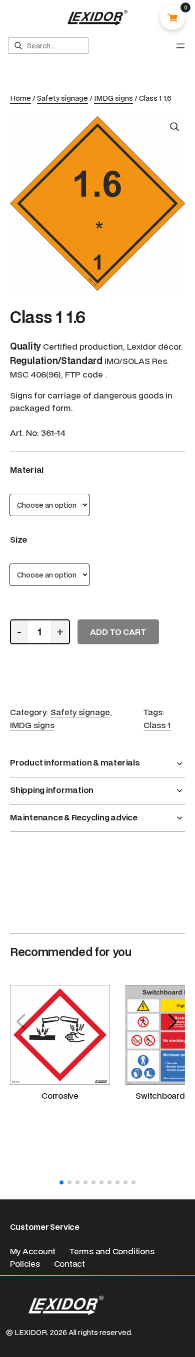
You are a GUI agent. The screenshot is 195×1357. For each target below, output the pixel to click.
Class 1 (157, 725)
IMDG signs (113, 98)
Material (27, 469)
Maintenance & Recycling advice (74, 817)
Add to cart (118, 631)
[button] (173, 1022)
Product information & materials (75, 762)
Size (18, 539)
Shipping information (52, 789)
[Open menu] (180, 46)
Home (20, 98)
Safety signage (62, 98)
